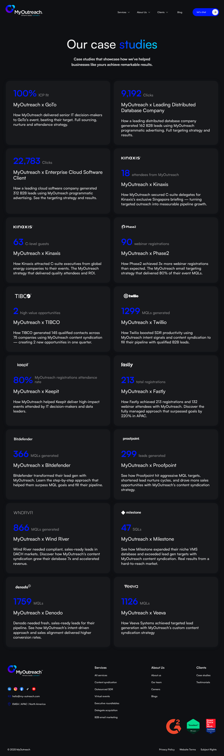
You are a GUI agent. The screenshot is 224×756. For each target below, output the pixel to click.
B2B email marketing (106, 717)
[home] (24, 10)
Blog (179, 12)
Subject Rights (209, 749)
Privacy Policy (167, 749)
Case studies (203, 675)
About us (156, 675)
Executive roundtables (107, 703)
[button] (124, 12)
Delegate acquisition (106, 710)
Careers (155, 689)
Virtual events (102, 696)
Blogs (154, 696)
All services (101, 675)
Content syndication (106, 682)
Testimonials (203, 682)
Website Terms (188, 749)
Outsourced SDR (104, 689)
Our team (156, 682)
